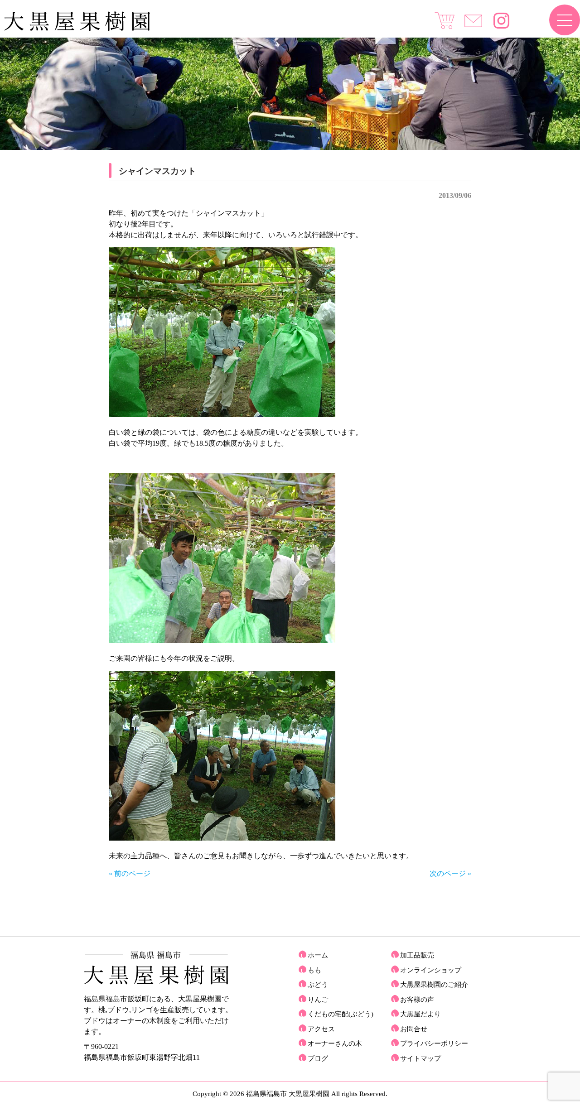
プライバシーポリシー (434, 1043)
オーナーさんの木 (335, 1043)
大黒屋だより (420, 1014)
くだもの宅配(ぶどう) (340, 1014)
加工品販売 (417, 955)
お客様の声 (417, 999)
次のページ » (450, 873)
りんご (318, 999)
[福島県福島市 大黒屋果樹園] (76, 28)
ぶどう (318, 984)
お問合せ (413, 1029)
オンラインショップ (430, 970)
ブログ (318, 1058)
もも (314, 970)
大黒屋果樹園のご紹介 (434, 984)
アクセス (321, 1029)
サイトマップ (420, 1058)
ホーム (318, 955)
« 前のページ (129, 873)
